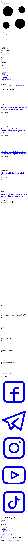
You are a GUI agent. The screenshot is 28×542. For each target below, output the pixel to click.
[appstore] (3, 520)
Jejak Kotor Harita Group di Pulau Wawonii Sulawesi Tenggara (13, 174)
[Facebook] (14, 405)
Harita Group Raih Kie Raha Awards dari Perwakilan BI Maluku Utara (14, 195)
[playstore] (3, 521)
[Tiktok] (14, 515)
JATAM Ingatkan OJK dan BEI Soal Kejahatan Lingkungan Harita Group (14, 153)
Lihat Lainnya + (4, 200)
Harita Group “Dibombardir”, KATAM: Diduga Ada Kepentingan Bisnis (13, 130)
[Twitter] (1, 406)
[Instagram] (14, 461)
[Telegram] (14, 434)
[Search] (2, 3)
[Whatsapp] (3, 406)
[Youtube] (14, 488)
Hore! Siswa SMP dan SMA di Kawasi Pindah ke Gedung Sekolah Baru (14, 108)
